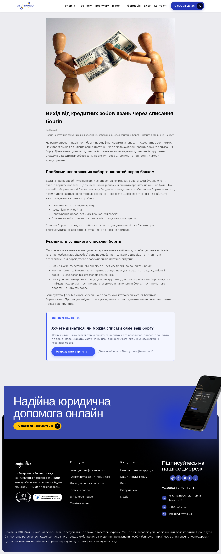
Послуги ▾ (102, 5)
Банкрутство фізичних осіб (137, 351)
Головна (69, 5)
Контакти (160, 5)
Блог (147, 5)
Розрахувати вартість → (73, 351)
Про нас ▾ (85, 5)
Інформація (133, 5)
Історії (116, 5)
